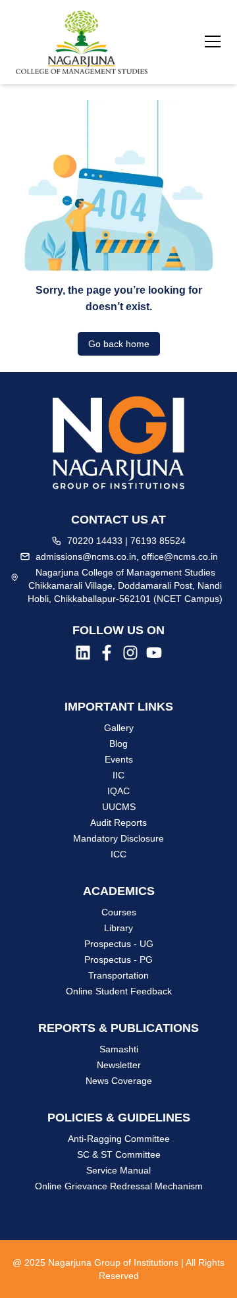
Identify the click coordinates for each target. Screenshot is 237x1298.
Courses (118, 912)
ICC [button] (118, 854)
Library (118, 928)
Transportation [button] (118, 975)
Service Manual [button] (118, 1170)
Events (119, 759)
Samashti (118, 1049)
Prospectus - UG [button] (118, 943)
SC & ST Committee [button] (119, 1154)
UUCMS (119, 806)
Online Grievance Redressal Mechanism (119, 1186)
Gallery (119, 727)
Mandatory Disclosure (118, 838)
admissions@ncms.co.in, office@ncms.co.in (127, 556)
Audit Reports (118, 822)
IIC (118, 775)
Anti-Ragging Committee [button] (119, 1138)
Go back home (118, 343)
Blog (118, 743)
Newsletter (119, 1065)
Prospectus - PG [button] (118, 959)
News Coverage (119, 1080)
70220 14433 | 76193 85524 (126, 540)
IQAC (118, 791)
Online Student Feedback (119, 991)
